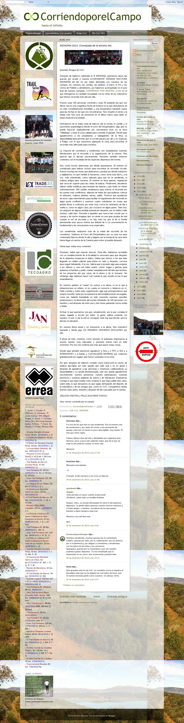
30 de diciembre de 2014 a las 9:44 (82, 526)
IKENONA (83, 410)
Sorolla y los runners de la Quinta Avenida (146, 102)
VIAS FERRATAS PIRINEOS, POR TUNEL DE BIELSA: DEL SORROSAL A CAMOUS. (147, 74)
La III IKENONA (146, 239)
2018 (139, 176)
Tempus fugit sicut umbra (147, 145)
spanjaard (71, 488)
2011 (139, 294)
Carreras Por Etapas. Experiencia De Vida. (145, 123)
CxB (71, 410)
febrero (142, 278)
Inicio (97, 596)
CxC (76, 410)
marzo (142, 274)
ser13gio (141, 83)
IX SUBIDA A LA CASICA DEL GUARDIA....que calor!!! (147, 133)
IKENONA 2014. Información (146, 217)
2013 (139, 287)
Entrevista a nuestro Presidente (145, 111)
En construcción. (144, 152)
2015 (139, 188)
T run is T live (143, 89)
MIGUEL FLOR (144, 128)
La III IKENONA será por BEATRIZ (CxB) (148, 223)
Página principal (33, 33)
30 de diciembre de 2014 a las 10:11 (82, 558)
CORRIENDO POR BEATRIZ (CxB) (103, 91)
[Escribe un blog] (112, 406)
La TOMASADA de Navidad (147, 203)
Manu (139, 55)
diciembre (144, 195)
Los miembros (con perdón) (59, 33)
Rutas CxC (81, 33)
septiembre (144, 252)
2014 (139, 191)
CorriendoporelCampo (77, 534)
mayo (142, 267)
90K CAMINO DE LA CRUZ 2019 (145, 93)
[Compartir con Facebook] (117, 406)
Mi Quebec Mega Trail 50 (147, 85)
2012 (139, 291)
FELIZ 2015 (144, 198)
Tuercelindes (143, 108)
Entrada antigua (117, 596)
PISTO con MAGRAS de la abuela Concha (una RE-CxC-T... (148, 232)
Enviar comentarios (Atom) (85, 602)
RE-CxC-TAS (98, 33)
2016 (139, 184)
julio (141, 259)
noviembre (144, 244)
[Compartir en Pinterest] (120, 406)
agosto (142, 255)
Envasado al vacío (146, 149)
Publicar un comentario (73, 585)
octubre (143, 248)
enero (142, 282)
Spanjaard (142, 99)
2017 (139, 180)
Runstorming (143, 161)
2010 (139, 298)
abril (141, 271)
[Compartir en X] (115, 406)
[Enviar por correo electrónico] (109, 406)
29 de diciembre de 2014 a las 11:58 (82, 480)
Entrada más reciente (73, 596)
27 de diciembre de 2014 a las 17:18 (83, 453)
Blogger (111, 716)
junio (141, 263)
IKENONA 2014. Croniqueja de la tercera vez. (147, 210)
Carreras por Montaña (147, 156)
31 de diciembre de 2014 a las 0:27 (82, 579)
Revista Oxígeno (145, 165)
